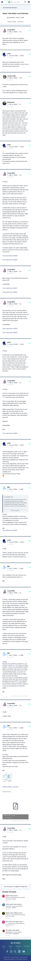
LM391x (19, 684)
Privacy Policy (6, 957)
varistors (8, 897)
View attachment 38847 (9, 530)
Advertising (27, 946)
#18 (29, 704)
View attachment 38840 (9, 260)
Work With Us (18, 946)
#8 (29, 270)
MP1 (8, 487)
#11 (29, 381)
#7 (29, 173)
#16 (29, 591)
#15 (29, 567)
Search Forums (12, 21)
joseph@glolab (9, 932)
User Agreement (24, 957)
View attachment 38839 (9, 256)
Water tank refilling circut (14, 913)
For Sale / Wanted (17, 932)
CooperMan (11, 17)
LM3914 (25, 518)
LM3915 (14, 601)
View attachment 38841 (9, 288)
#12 (29, 443)
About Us (3, 946)
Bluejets (14, 899)
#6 (29, 145)
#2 (29, 30)
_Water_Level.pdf (10, 787)
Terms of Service (15, 957)
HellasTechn (8, 906)
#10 (29, 343)
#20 (29, 828)
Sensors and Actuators (17, 906)
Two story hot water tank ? (14, 921)
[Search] (25, 2)
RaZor (13, 916)
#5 (29, 103)
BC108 (7, 555)
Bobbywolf (10, 102)
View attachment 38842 (9, 292)
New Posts (20, 21)
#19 (29, 726)
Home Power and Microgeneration (16, 923)
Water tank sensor (12, 896)
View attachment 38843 (9, 328)
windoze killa (11, 76)
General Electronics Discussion (17, 897)
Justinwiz (8, 914)
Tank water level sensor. (14, 904)
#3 (29, 54)
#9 (29, 302)
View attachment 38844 (9, 332)
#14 (29, 540)
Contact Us (10, 946)
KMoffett (14, 907)
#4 (29, 76)
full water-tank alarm (12, 930)
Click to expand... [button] (15, 510)
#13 (29, 488)
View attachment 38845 (9, 433)
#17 (29, 654)
